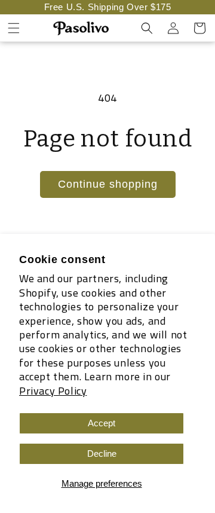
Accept (101, 423)
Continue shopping (108, 184)
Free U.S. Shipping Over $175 (107, 7)
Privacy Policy (53, 391)
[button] (14, 28)
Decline (101, 453)
